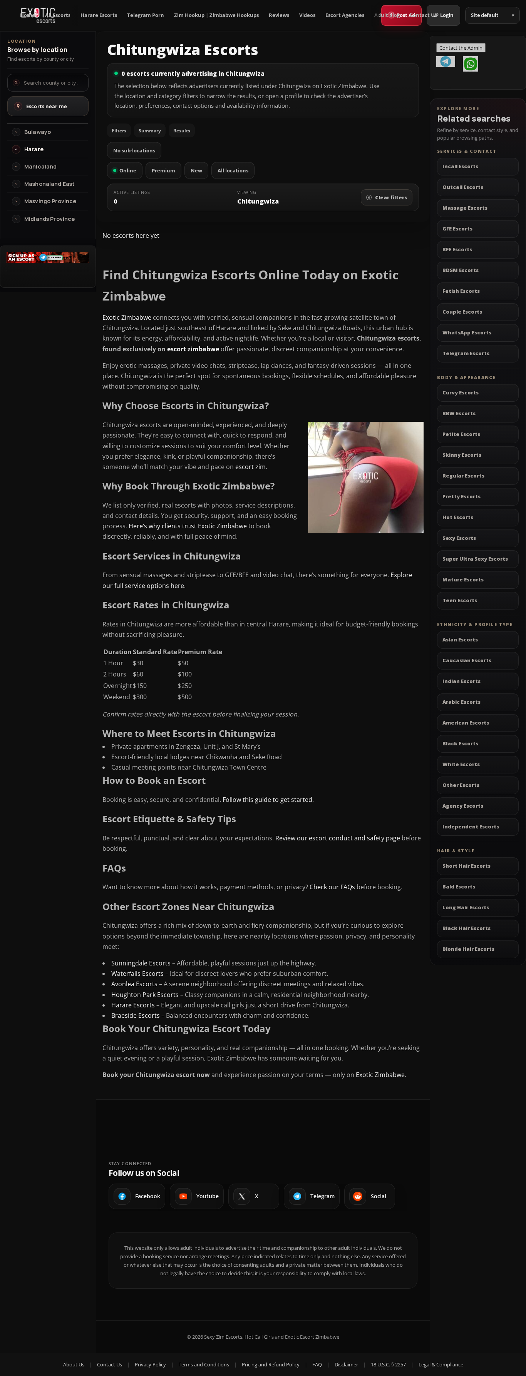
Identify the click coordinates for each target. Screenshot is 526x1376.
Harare (34, 149)
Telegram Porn (145, 15)
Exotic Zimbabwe (126, 317)
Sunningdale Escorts (141, 963)
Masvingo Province (50, 201)
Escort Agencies (344, 15)
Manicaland (40, 166)
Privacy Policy (150, 1364)
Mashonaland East (49, 183)
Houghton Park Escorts (145, 994)
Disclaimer (346, 1364)
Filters (119, 130)
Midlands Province (49, 218)
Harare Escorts (98, 15)
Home (27, 15)
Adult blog (387, 15)
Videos (307, 15)
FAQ (317, 1364)
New (196, 170)
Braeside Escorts (135, 1015)
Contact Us (423, 15)
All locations (233, 170)
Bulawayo (37, 132)
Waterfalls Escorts (137, 973)
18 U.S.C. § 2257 (388, 1364)
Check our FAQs (332, 887)
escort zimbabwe (193, 349)
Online (127, 170)
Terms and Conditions (204, 1364)
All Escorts (57, 15)
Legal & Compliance (441, 1364)
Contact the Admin (460, 47)
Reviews (279, 15)
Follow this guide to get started (267, 799)
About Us (73, 1364)
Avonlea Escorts (134, 984)
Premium (163, 170)
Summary (150, 130)
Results (181, 130)
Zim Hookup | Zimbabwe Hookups (216, 15)
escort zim (250, 467)
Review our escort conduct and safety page (337, 838)
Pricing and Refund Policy (271, 1364)
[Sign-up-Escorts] (48, 260)
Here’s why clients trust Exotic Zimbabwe (188, 526)
